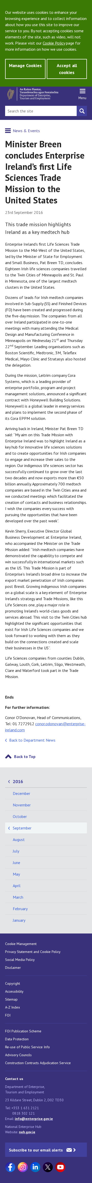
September (22, 828)
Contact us (14, 1078)
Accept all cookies (67, 69)
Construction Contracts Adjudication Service (38, 1063)
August (19, 839)
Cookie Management (21, 943)
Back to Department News (32, 740)
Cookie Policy (54, 43)
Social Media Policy (20, 959)
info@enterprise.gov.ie (34, 1118)
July (16, 851)
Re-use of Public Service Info (27, 1047)
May (16, 874)
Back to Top (25, 756)
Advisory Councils (18, 1055)
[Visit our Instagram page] (23, 1167)
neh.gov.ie (27, 1132)
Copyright (12, 983)
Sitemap (11, 999)
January (19, 920)
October (20, 816)
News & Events (26, 130)
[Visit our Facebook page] (10, 1167)
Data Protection (17, 1039)
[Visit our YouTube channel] (60, 1167)
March (18, 897)
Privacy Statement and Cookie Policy (33, 951)
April (16, 885)
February (20, 908)
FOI (7, 1015)
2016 (18, 781)
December (21, 793)
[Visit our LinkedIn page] (35, 1167)
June (16, 862)
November (22, 804)
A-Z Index (12, 1007)
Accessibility (14, 991)
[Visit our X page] (48, 1167)
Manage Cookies (25, 65)
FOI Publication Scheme (23, 1031)
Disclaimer (13, 967)
